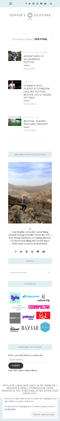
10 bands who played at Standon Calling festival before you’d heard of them (37, 91)
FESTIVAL (29, 52)
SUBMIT (16, 365)
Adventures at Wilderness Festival (34, 59)
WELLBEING (41, 52)
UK (36, 117)
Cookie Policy (10, 409)
